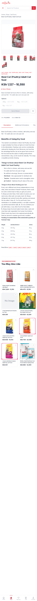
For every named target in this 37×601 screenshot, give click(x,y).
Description (7, 125)
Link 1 (10, 247)
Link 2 (15, 247)
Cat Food (13, 14)
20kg (8, 102)
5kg (22, 102)
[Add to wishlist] (33, 111)
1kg (7, 105)
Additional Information (22, 125)
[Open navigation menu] (3, 8)
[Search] (34, 8)
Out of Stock (15, 111)
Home (3, 14)
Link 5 (29, 247)
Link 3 (20, 247)
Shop (7, 14)
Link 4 (24, 247)
